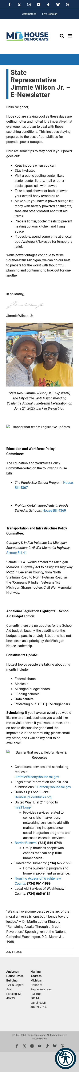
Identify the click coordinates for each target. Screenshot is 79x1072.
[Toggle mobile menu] (70, 36)
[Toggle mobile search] (62, 36)
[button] (65, 1058)
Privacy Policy (39, 1038)
